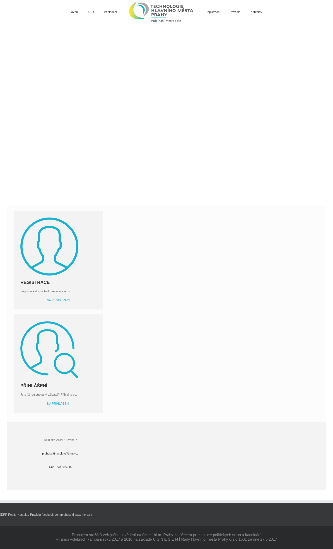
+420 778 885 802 (60, 467)
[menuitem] (79, 12)
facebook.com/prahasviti (58, 514)
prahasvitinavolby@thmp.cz (60, 453)
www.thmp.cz (83, 514)
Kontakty (23, 514)
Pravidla (35, 514)
